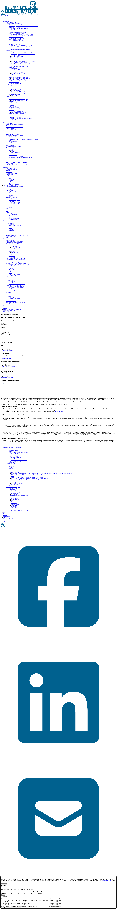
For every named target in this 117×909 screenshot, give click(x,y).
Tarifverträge (11, 230)
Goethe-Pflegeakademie (14, 218)
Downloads (11, 142)
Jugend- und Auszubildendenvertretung (17, 284)
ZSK (7, 177)
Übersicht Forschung (10, 168)
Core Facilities (12, 269)
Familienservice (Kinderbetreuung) (16, 287)
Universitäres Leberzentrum (15, 117)
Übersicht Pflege (9, 123)
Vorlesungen (11, 466)
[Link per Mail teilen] (58, 875)
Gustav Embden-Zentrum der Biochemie (17, 32)
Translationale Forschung (11, 175)
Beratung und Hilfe (10, 147)
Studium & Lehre (9, 190)
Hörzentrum (11, 110)
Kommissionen (12, 256)
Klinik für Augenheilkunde (14, 55)
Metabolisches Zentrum (14, 107)
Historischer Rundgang (14, 265)
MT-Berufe (11, 215)
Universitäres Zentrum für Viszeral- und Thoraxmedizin (20, 118)
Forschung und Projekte (14, 472)
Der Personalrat (9, 280)
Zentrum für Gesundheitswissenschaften (17, 33)
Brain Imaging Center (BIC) (15, 44)
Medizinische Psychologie (14, 27)
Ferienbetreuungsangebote (14, 298)
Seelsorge (11, 150)
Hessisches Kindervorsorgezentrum (16, 111)
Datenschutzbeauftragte (11, 301)
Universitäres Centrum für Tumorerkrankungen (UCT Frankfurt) (20, 164)
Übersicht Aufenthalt (10, 131)
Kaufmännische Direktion (14, 248)
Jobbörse (8, 231)
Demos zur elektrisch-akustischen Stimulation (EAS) (22, 480)
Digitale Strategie (12, 275)
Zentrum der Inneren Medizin (15, 69)
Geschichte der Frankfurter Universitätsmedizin (16, 263)
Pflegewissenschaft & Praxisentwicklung (14, 127)
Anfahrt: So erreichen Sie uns (12, 134)
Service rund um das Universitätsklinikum (15, 133)
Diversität (11, 226)
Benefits (10, 228)
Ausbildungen (9, 189)
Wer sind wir (11, 279)
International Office (10, 153)
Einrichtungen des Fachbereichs (13, 23)
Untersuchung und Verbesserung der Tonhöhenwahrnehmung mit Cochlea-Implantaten (29, 478)
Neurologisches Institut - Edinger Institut (17, 91)
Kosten (10, 140)
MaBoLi (8, 276)
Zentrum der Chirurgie (13, 57)
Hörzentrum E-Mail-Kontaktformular (19, 460)
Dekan (10, 253)
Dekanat (10, 196)
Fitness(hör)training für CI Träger (16, 461)
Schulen (7, 212)
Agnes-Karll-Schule (13, 217)
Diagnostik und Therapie (14, 484)
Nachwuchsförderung (13, 271)
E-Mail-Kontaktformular (6, 358)
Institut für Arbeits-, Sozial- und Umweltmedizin (19, 28)
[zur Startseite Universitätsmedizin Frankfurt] (19, 14)
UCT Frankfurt (12, 101)
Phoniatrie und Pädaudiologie (12, 487)
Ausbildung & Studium (11, 232)
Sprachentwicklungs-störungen (18, 492)
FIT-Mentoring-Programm (11, 169)
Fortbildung (11, 201)
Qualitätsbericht (9, 163)
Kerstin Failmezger (15, 499)
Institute (7, 84)
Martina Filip (14, 503)
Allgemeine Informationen (14, 282)
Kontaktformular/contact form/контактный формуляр (20, 157)
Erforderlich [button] (3, 885)
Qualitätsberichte (6, 516)
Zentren (7, 96)
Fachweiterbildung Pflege (14, 200)
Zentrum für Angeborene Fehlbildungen (17, 103)
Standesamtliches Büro (13, 141)
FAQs (7, 237)
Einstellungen (3, 884)
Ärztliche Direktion (13, 246)
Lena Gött (13, 500)
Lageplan (5, 515)
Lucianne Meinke (15, 504)
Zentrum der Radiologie (14, 82)
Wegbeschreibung (12, 462)
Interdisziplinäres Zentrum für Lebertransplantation (19, 114)
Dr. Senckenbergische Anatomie (15, 30)
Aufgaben (11, 180)
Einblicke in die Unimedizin (15, 225)
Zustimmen (4, 887)
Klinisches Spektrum (7, 311)
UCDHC (8, 267)
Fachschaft (11, 195)
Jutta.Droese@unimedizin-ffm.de (8, 350)
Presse (4, 512)
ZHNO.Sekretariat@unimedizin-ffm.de (9, 366)
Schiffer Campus (12, 74)
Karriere (10, 273)
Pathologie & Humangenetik (15, 89)
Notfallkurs (11, 207)
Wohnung (11, 229)
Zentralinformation (10, 145)
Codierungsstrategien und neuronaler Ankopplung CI (22, 482)
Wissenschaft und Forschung (12, 161)
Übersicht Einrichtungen (11, 22)
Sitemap (5, 517)
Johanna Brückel (15, 507)
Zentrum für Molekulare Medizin (16, 37)
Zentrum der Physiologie (14, 41)
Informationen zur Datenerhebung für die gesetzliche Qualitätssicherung (24, 139)
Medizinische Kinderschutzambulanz (16, 113)
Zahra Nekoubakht (15, 501)
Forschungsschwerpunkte (11, 173)
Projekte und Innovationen (14, 274)
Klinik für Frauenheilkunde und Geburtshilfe (18, 62)
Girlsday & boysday (13, 291)
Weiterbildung (9, 204)
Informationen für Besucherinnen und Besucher (16, 144)
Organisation (11, 179)
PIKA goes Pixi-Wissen (11, 129)
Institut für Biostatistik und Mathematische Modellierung (21, 34)
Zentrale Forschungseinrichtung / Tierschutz (18, 48)
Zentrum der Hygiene (13, 86)
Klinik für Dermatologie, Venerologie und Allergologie (20, 60)
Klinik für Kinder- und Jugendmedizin (17, 72)
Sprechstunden (12, 489)
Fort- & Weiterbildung (10, 236)
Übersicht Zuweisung (10, 159)
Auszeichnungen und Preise (17, 483)
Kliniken (8, 50)
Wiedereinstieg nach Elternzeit (15, 290)
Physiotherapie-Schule (13, 219)
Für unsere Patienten (10, 455)
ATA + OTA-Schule (13, 214)
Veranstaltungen (9, 292)
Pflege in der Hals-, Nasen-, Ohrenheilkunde (18, 452)
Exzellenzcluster (9, 174)
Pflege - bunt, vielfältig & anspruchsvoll (14, 124)
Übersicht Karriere (10, 222)
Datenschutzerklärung (8, 518)
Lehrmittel (11, 468)
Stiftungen (8, 303)
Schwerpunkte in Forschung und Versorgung (15, 259)
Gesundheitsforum (10, 295)
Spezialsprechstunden (13, 456)
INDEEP (8, 170)
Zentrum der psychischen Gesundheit (17, 79)
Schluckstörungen (15, 494)
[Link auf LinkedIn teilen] (58, 759)
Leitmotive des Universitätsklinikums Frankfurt (16, 241)
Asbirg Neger (14, 505)
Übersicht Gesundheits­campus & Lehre (14, 186)
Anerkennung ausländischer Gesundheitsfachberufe (17, 235)
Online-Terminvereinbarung (15, 457)
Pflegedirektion (12, 251)
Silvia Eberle (14, 506)
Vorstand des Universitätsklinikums (13, 243)
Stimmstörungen (14, 493)
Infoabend (8, 209)
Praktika (7, 208)
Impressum (5, 521)
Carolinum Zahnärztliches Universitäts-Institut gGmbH (20, 45)
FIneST (10, 192)
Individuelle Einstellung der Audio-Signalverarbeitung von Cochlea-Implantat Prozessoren (30, 479)
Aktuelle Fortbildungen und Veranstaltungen (18, 510)
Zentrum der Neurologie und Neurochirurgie (18, 77)
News (7, 211)
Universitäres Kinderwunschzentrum (16, 116)
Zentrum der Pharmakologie (15, 39)
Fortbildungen (12, 181)
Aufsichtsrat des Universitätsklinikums (14, 242)
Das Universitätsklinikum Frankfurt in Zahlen (15, 258)
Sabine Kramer (14, 498)
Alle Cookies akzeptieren (16, 907)
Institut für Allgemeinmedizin (15, 29)
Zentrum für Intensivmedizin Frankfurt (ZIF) (18, 99)
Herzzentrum (11, 67)
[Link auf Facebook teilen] (58, 643)
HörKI (12, 476)
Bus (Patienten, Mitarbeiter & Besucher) (14, 135)
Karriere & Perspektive (11, 125)
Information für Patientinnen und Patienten (15, 136)
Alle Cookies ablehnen (5, 907)
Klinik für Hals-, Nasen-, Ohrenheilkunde (17, 65)
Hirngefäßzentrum (12, 106)
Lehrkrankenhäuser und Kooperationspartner (15, 302)
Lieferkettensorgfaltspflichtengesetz (13, 262)
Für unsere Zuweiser (10, 463)
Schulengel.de (12, 299)
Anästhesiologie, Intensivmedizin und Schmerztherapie (20, 52)
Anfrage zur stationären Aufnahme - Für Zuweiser (16, 162)
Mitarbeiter (11, 451)
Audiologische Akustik (11, 469)
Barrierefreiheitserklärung (8, 519)
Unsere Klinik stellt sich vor (9, 310)
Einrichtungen (6, 307)
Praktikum (8, 234)
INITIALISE (9, 172)
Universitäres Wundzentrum (15, 119)
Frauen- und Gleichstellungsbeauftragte (14, 285)
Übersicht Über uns (10, 240)
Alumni (10, 194)
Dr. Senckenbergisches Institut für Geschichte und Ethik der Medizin (23, 26)
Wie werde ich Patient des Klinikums (16, 156)
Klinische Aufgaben (13, 471)
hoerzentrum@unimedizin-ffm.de (8, 377)
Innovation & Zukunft (10, 128)
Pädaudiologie (14, 490)
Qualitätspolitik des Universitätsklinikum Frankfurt (17, 260)
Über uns (8, 187)
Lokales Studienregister (14, 184)
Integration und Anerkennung (15, 202)
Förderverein (8, 296)
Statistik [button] (2, 894)
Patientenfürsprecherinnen (14, 152)
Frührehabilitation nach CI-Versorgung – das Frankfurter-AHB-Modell (26, 474)
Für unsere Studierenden (11, 465)
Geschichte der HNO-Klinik (15, 453)
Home (4, 305)
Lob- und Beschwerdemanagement (13, 146)
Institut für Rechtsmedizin (14, 94)
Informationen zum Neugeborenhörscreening (18, 495)
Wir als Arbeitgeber (10, 223)
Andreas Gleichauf (15, 509)
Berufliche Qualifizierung (11, 197)
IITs (9, 183)
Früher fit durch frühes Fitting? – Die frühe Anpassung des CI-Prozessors (27, 477)
